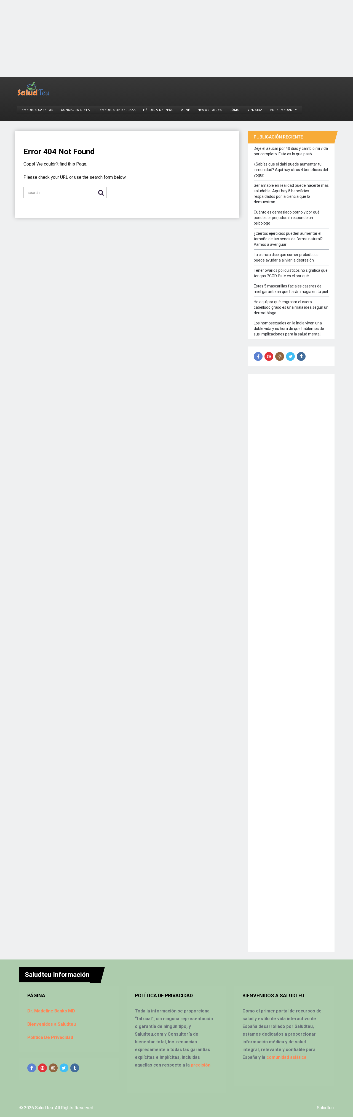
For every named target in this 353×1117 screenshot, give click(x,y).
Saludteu (325, 1107)
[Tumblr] (301, 356)
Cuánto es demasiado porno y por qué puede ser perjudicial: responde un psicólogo (287, 217)
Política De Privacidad (50, 1037)
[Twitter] (290, 356)
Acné (185, 110)
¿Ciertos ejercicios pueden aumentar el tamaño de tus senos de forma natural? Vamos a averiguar (288, 239)
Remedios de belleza (117, 110)
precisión (200, 1065)
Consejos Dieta (75, 110)
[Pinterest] (268, 356)
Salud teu (44, 1107)
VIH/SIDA (255, 110)
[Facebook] (258, 356)
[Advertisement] (165, 38)
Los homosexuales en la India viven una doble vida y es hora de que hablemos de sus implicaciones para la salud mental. (289, 328)
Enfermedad (281, 110)
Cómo (234, 110)
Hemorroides (210, 110)
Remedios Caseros (36, 110)
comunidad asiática (286, 1057)
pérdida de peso (158, 110)
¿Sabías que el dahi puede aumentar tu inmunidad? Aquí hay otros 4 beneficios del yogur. (291, 169)
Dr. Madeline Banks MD (51, 1011)
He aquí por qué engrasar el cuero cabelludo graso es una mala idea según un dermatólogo (291, 307)
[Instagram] (279, 356)
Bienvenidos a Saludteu (51, 1024)
